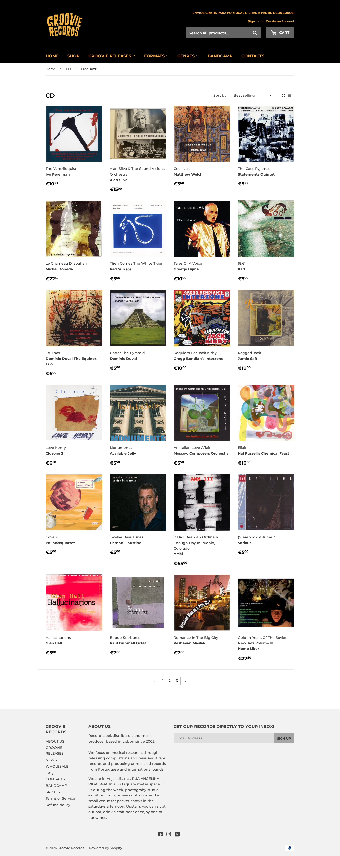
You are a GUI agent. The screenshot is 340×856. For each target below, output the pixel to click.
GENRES (186, 56)
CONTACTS (252, 56)
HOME (52, 56)
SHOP (73, 56)
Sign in (253, 21)
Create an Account (280, 21)
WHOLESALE (57, 766)
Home (51, 69)
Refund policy (58, 805)
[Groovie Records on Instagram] (168, 835)
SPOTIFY (53, 792)
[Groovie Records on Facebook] (160, 835)
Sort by (219, 95)
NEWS (51, 760)
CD (68, 69)
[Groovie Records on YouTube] (177, 835)
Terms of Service (60, 798)
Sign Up (284, 738)
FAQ (49, 773)
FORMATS (155, 56)
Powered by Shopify (105, 848)
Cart (283, 32)
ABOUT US (55, 741)
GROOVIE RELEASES (110, 56)
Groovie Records (71, 848)
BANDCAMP (220, 56)
